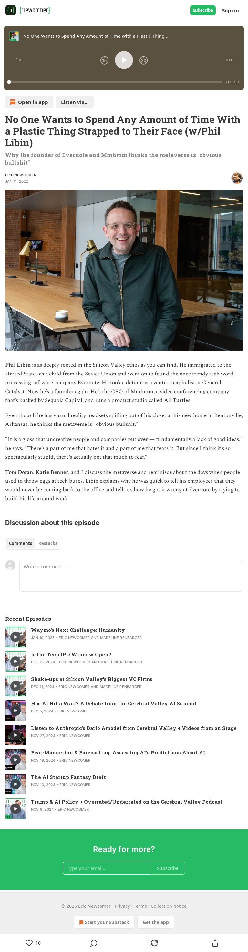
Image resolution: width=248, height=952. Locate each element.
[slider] (115, 82)
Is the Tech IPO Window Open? (71, 654)
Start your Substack (107, 922)
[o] (15, 637)
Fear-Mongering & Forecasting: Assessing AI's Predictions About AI (118, 752)
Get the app (156, 922)
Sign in (230, 10)
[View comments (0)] (94, 943)
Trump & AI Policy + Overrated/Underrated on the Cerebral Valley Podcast (126, 801)
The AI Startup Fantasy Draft (68, 777)
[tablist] (33, 543)
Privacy (122, 906)
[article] (124, 637)
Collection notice (169, 906)
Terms (140, 906)
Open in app (33, 102)
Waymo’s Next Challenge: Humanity (78, 630)
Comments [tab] (20, 543)
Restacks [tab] (47, 543)
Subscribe (203, 10)
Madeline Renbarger (121, 637)
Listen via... (74, 102)
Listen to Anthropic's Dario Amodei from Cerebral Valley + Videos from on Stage (134, 728)
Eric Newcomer (20, 175)
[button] (18, 60)
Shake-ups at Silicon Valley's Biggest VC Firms (91, 679)
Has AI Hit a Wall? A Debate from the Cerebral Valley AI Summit (114, 703)
